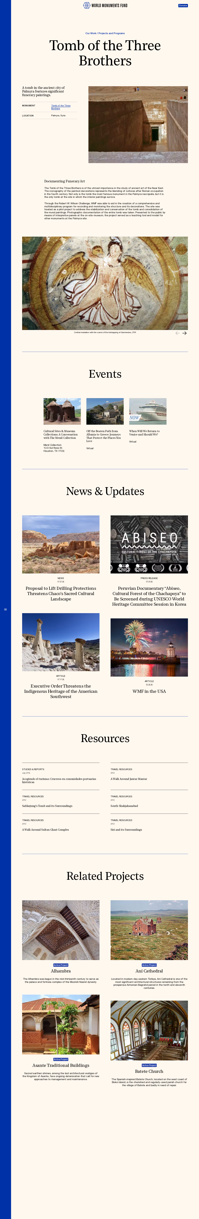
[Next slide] (184, 333)
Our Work (90, 33)
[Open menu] (5, 609)
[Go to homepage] (105, 10)
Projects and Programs (111, 33)
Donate (183, 6)
